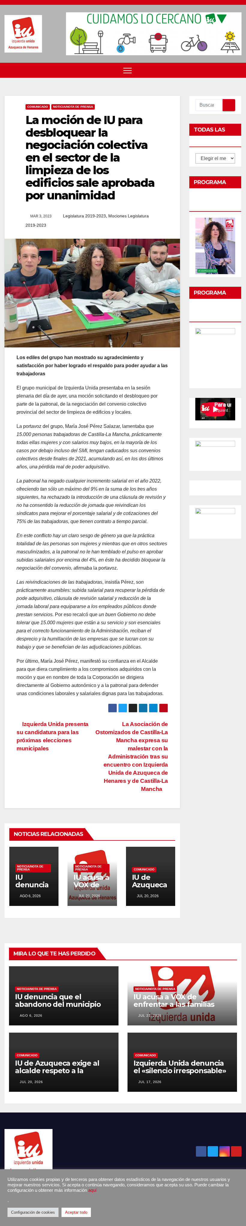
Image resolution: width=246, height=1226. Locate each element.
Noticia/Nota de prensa (73, 106)
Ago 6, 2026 (31, 1015)
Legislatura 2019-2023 (84, 215)
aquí (92, 1190)
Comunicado (37, 106)
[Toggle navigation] (127, 70)
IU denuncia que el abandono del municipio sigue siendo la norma (58, 1004)
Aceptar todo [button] (76, 1212)
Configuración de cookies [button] (33, 1212)
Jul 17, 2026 (149, 1082)
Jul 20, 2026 (31, 1082)
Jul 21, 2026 (149, 1015)
